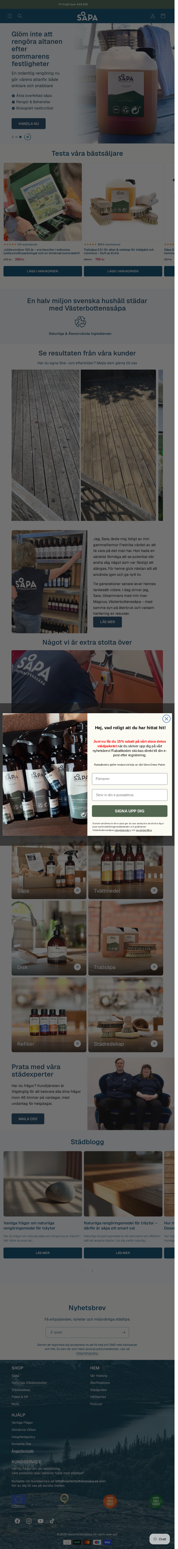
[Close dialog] (166, 718)
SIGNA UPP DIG (129, 811)
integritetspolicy (122, 830)
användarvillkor (144, 830)
